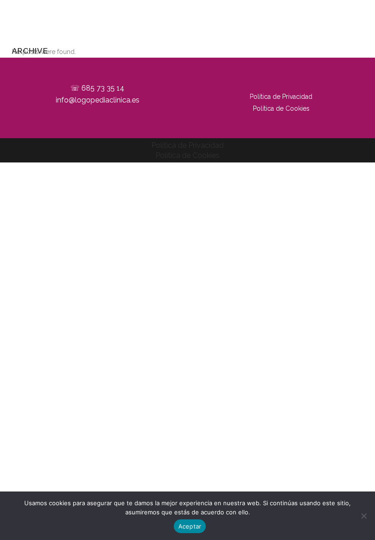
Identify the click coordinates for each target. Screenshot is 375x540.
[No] (363, 515)
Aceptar (190, 526)
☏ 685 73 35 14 (97, 88)
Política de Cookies (281, 108)
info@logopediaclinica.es (97, 100)
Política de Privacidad (281, 96)
